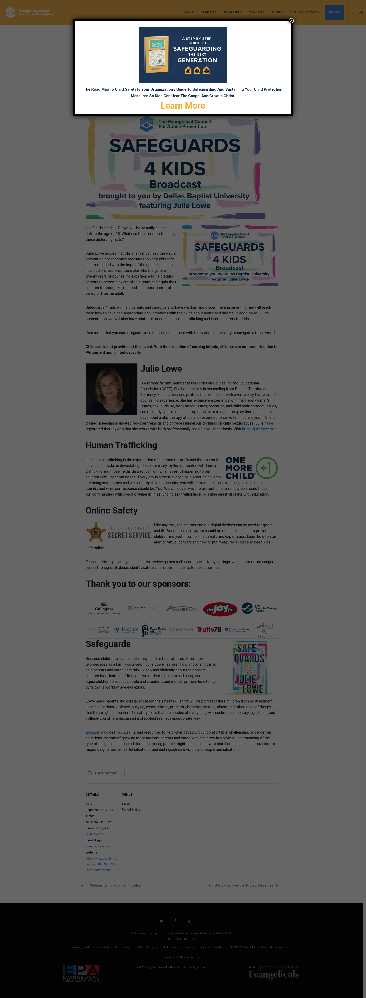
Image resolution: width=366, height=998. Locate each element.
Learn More (183, 105)
